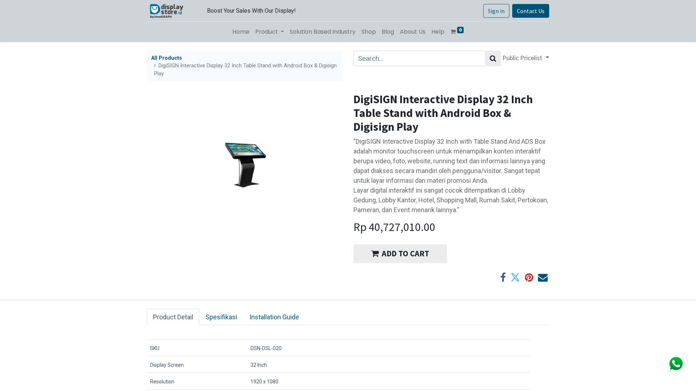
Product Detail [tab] (173, 317)
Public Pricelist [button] (523, 58)
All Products (166, 58)
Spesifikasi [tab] (221, 317)
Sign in (496, 10)
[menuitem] (240, 32)
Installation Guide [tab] (274, 317)
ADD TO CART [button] (405, 253)
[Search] (493, 58)
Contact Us (530, 10)
